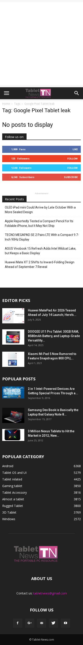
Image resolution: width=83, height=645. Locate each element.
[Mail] (41, 623)
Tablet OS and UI (14, 472)
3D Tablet (9, 512)
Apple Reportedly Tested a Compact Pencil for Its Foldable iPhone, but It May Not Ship (39, 223)
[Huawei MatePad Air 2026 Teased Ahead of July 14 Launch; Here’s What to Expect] (13, 315)
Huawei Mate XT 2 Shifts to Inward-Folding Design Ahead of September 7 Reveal (39, 264)
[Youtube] (65, 623)
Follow (72, 158)
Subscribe (71, 177)
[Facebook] (17, 623)
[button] (77, 93)
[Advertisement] (41, 43)
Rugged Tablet (12, 506)
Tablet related (12, 479)
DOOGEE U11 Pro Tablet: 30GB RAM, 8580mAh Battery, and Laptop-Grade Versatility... (54, 336)
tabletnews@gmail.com (50, 593)
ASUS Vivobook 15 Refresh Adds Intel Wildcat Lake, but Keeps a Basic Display (40, 251)
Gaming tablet (12, 486)
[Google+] (29, 623)
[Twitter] (53, 623)
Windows (8, 519)
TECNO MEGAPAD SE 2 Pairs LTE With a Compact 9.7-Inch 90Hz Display (42, 237)
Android (7, 466)
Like (75, 149)
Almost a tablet (13, 499)
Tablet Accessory (14, 492)
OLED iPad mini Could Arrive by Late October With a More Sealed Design (40, 210)
